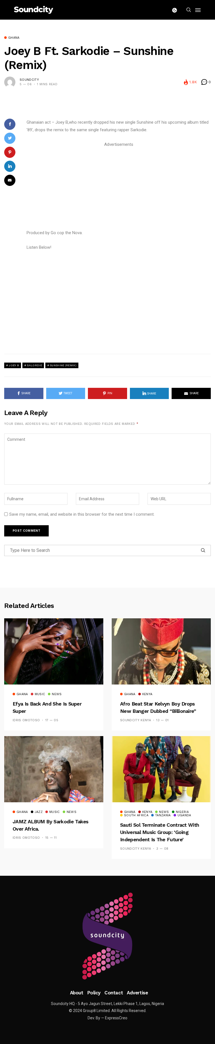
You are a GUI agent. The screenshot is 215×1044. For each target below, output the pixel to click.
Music (40, 694)
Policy (94, 992)
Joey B (14, 365)
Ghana (14, 37)
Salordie (34, 365)
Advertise (137, 992)
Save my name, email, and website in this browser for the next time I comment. (82, 514)
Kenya (147, 694)
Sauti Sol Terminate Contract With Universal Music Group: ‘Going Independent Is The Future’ (159, 832)
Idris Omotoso (26, 720)
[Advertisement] (119, 187)
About (76, 992)
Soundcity (29, 80)
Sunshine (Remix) (63, 365)
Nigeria (182, 812)
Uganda (184, 815)
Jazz (39, 812)
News (57, 694)
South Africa (136, 815)
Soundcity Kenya (135, 720)
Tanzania (163, 815)
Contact (113, 992)
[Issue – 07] (107, 936)
